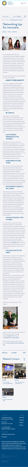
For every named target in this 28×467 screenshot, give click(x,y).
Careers (4, 31)
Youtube (21, 425)
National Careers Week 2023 (7, 400)
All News (14, 352)
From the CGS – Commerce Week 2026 (7, 382)
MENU (22, 3)
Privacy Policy (4, 462)
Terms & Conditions (5, 460)
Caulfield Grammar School (8, 434)
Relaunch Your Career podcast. (12, 337)
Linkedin (21, 422)
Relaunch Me (10, 335)
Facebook (21, 417)
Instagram (21, 420)
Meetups (14, 242)
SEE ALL (24, 359)
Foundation (4, 436)
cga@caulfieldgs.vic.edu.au (8, 428)
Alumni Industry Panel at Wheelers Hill (19, 382)
